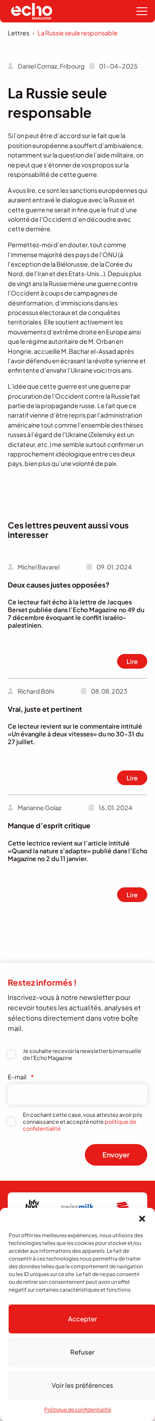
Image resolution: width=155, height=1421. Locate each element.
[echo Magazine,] (32, 11)
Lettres (18, 33)
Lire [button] (132, 661)
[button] (142, 1218)
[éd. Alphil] (122, 1207)
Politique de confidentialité (77, 1409)
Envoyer (116, 1154)
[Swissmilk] (77, 1207)
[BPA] (33, 1207)
